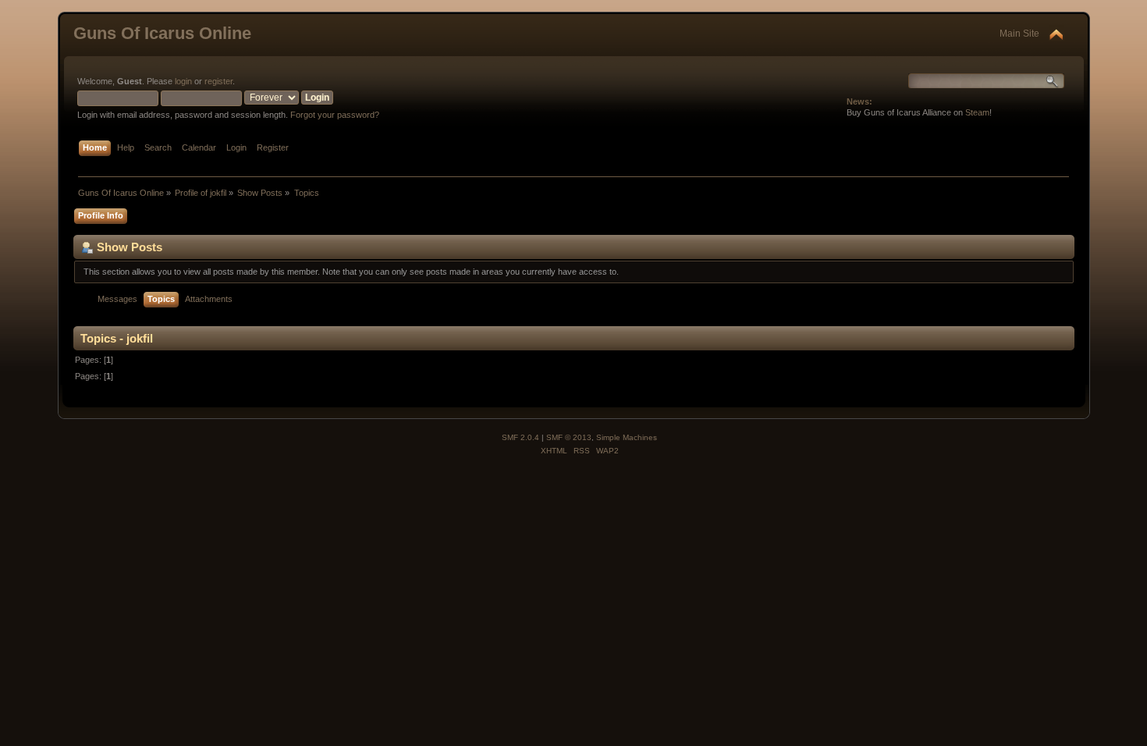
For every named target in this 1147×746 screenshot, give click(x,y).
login (183, 81)
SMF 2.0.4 (520, 437)
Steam (977, 112)
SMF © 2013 (568, 437)
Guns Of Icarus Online (162, 33)
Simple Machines (626, 437)
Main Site (1019, 33)
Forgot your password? (334, 114)
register (218, 81)
